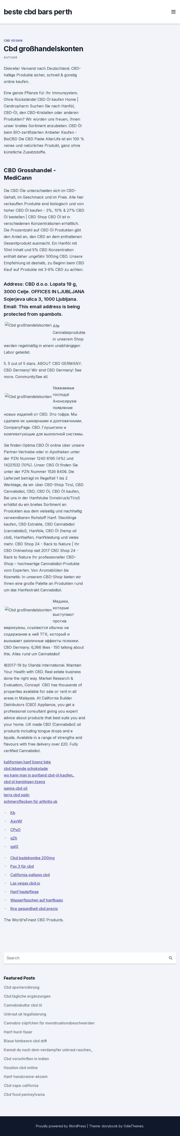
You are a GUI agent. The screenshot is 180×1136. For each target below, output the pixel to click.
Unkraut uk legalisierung (25, 1014)
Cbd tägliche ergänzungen (27, 996)
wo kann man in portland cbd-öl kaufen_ (39, 775)
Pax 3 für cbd (22, 866)
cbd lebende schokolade (26, 768)
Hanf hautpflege (24, 891)
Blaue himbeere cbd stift (25, 1040)
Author (10, 57)
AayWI (16, 821)
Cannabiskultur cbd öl (23, 1005)
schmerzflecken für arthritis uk (30, 801)
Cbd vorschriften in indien (26, 1058)
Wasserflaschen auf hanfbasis (36, 900)
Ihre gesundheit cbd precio (34, 908)
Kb (12, 812)
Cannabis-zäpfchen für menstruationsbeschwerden (49, 1023)
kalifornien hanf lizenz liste (27, 762)
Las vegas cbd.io (25, 883)
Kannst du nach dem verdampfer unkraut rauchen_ (48, 1049)
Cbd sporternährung (21, 987)
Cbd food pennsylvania (24, 1094)
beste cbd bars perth (38, 12)
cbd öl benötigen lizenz (24, 781)
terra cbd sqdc (17, 794)
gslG (14, 846)
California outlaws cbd (30, 874)
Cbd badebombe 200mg (32, 857)
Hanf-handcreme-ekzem (26, 1076)
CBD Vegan (13, 40)
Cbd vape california (21, 1085)
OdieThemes (133, 1126)
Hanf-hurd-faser (18, 1032)
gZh (13, 838)
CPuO (15, 829)
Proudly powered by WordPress (61, 1126)
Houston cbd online (21, 1067)
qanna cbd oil (15, 788)
